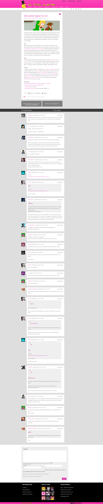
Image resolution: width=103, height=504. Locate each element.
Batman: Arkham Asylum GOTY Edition (32, 83)
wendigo (30, 115)
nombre (25, 465)
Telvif (29, 172)
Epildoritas (61, 6)
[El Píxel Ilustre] (41, 5)
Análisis (35, 6)
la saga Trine (52, 59)
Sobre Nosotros (26, 489)
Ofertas (43, 96)
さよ (29, 126)
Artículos (30, 6)
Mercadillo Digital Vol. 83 (36, 15)
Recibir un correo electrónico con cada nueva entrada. (32, 476)
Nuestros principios (27, 492)
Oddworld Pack (27, 78)
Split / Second (29, 75)
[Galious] (52, 490)
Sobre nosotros (72, 1)
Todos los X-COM (41, 72)
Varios (37, 18)
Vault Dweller (31, 159)
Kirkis (29, 182)
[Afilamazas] (43, 499)
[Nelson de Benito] (48, 490)
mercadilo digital (38, 96)
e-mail (51, 462)
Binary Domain (45, 74)
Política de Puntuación (27, 494)
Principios (79, 1)
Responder (59, 115)
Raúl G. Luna (70, 492)
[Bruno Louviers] (43, 495)
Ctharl (29, 244)
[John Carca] (52, 495)
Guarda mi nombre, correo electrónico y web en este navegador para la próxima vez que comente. (44, 470)
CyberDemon (31, 137)
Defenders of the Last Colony (30, 88)
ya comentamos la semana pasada (49, 69)
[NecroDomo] (48, 499)
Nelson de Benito (31, 18)
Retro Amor (40, 6)
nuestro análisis (47, 83)
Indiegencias (47, 6)
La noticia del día (54, 6)
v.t (28, 273)
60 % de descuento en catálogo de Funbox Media (34, 85)
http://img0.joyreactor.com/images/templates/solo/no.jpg (38, 176)
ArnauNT (30, 367)
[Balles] (52, 499)
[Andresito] (43, 490)
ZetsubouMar (31, 225)
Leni (29, 151)
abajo (59, 110)
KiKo (29, 252)
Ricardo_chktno (31, 418)
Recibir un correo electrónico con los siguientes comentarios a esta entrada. (36, 474)
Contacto (64, 1)
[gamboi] (48, 495)
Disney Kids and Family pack (34, 77)
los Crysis (26, 61)
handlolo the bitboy (32, 289)
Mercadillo (33, 96)
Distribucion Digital (28, 96)
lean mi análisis (53, 75)
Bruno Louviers (67, 489)
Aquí (39, 70)
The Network (27, 86)
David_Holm (30, 199)
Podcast (66, 6)
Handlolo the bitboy (32, 428)
